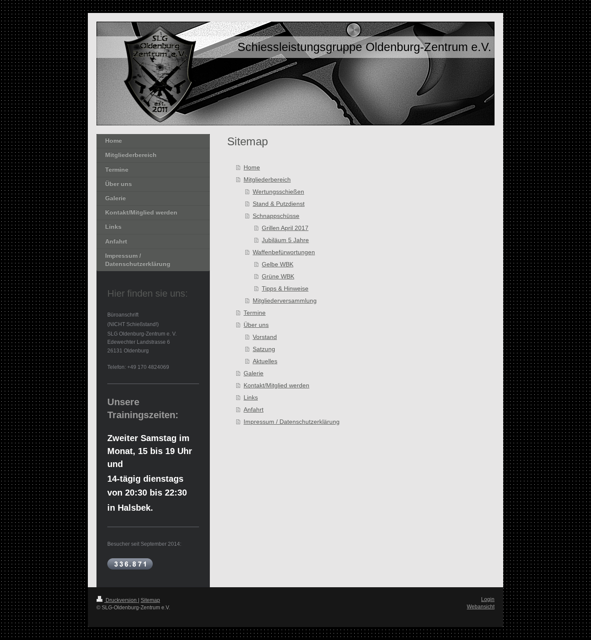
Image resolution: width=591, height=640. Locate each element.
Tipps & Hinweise (285, 288)
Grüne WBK (278, 276)
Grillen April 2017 (285, 227)
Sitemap (150, 600)
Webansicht (481, 607)
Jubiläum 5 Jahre (285, 240)
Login (488, 599)
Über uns (256, 324)
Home (252, 167)
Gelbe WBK (277, 264)
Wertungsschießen (278, 191)
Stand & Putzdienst (279, 203)
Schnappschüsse (276, 215)
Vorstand (265, 336)
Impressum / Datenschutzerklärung (292, 421)
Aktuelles (265, 361)
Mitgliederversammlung (285, 300)
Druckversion (121, 600)
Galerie (253, 373)
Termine (255, 312)
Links (251, 397)
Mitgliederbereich (267, 179)
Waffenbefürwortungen (284, 252)
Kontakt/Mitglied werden (276, 385)
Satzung (264, 349)
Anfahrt (253, 409)
